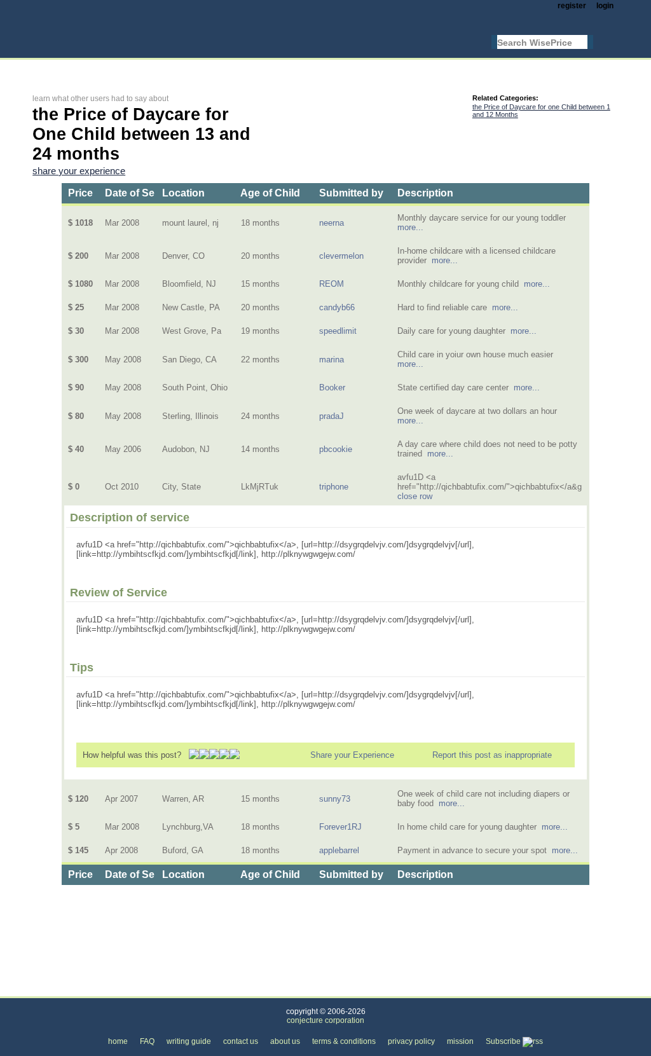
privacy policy (411, 1041)
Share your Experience (352, 755)
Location (183, 193)
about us (285, 1041)
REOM (331, 284)
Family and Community (133, 989)
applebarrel (339, 850)
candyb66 (337, 307)
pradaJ (331, 416)
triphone (333, 486)
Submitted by (351, 193)
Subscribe (504, 1041)
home (118, 1041)
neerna (331, 223)
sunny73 (334, 799)
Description (425, 193)
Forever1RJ (340, 827)
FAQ (147, 1041)
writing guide (189, 1041)
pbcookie (335, 449)
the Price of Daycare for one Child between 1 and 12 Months (541, 110)
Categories (52, 989)
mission (460, 1041)
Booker (332, 387)
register (572, 5)
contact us (240, 1041)
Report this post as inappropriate (492, 755)
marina (331, 359)
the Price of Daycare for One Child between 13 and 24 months (359, 989)
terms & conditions (344, 1041)
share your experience (78, 171)
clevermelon (341, 256)
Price (80, 193)
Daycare (210, 989)
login (604, 5)
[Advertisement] (263, 67)
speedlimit (338, 331)
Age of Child (270, 193)
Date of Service (141, 193)
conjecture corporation (325, 1020)
